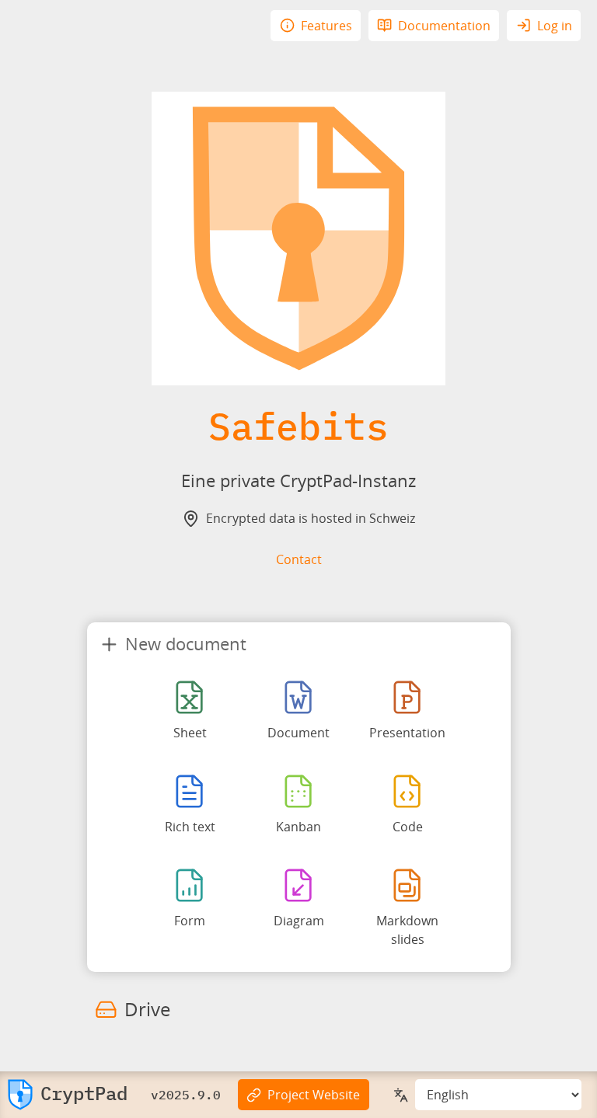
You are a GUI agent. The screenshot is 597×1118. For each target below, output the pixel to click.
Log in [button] (554, 25)
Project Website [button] (313, 1094)
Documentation (444, 25)
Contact (299, 559)
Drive (147, 1009)
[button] (67, 1094)
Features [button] (326, 25)
